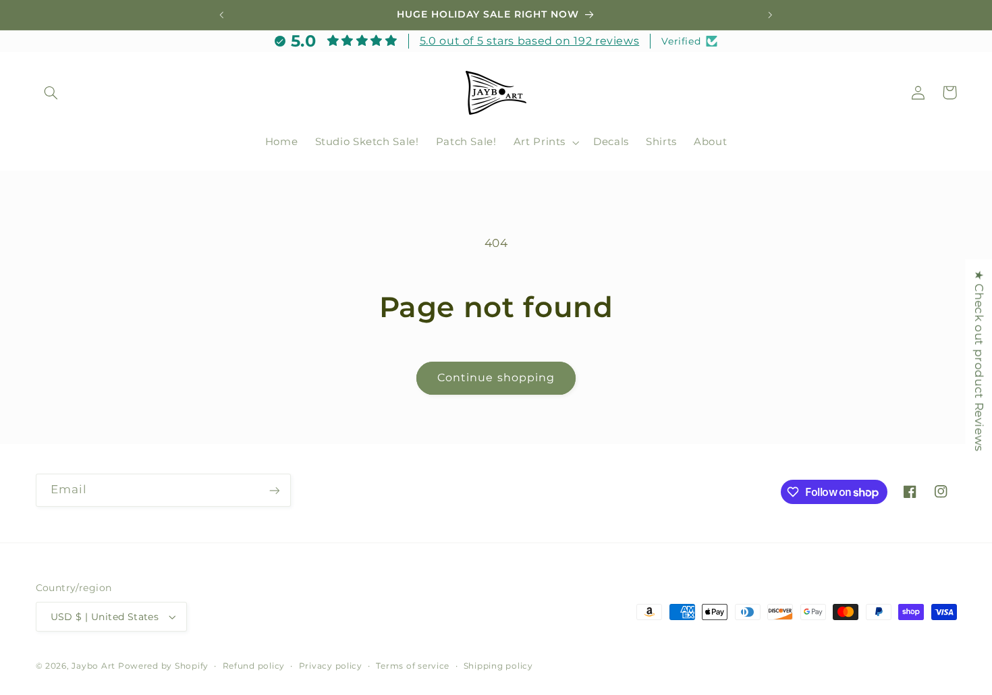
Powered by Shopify (163, 666)
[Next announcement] (770, 15)
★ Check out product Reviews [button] (979, 360)
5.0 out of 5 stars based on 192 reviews (530, 40)
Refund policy (254, 666)
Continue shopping (496, 377)
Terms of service (412, 666)
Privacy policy (330, 666)
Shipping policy (498, 666)
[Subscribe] (274, 490)
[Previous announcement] (222, 15)
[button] (51, 92)
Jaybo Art (93, 666)
